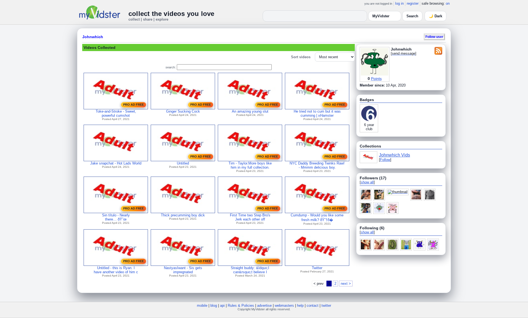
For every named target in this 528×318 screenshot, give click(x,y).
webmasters (284, 305)
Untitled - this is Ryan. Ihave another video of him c (116, 270)
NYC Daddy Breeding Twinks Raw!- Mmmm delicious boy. (317, 165)
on (448, 3)
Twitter (317, 268)
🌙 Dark (435, 16)
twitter (326, 305)
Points (376, 78)
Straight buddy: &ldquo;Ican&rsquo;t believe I (250, 270)
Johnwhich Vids (394, 155)
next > (346, 283)
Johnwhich (92, 37)
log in (399, 3)
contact (312, 305)
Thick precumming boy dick (183, 215)
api (222, 305)
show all (367, 182)
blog (213, 305)
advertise (264, 305)
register (413, 3)
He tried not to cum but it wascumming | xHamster (317, 113)
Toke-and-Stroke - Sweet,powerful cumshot (116, 113)
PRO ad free (133, 104)
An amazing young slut (250, 111)
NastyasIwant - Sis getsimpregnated (183, 270)
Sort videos (300, 57)
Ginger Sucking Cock (183, 111)
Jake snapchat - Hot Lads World (115, 163)
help (300, 305)
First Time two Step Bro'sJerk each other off (250, 217)
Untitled (183, 163)
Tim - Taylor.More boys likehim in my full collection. (250, 165)
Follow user (434, 36)
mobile (202, 305)
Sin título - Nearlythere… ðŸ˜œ (116, 217)
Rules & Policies (241, 305)
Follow (385, 160)
